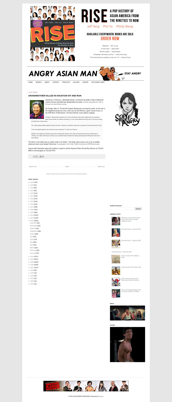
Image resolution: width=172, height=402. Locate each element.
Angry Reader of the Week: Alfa (131, 267)
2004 (32, 276)
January (32, 253)
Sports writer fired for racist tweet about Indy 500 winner (130, 279)
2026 (32, 182)
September (33, 231)
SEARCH (39, 82)
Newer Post (32, 166)
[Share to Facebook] (41, 156)
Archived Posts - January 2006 (131, 240)
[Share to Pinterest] (43, 156)
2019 (32, 201)
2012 (32, 220)
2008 (32, 265)
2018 (32, 204)
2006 (32, 270)
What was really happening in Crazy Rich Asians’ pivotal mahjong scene (130, 219)
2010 (32, 259)
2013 (32, 218)
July (31, 237)
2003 (32, 278)
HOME (30, 82)
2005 (32, 273)
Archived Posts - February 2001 (122, 252)
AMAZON (78, 174)
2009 (32, 262)
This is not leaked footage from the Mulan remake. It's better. (131, 290)
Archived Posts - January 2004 (131, 229)
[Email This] (34, 156)
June (31, 239)
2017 (32, 207)
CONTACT (56, 82)
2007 (32, 267)
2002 (32, 281)
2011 (32, 256)
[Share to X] (38, 156)
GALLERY (76, 82)
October (32, 228)
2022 (32, 193)
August (32, 234)
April (31, 245)
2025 (32, 185)
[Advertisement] (127, 166)
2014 (32, 215)
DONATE (85, 82)
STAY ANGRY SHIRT (98, 82)
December (33, 223)
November (33, 226)
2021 (32, 196)
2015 (32, 212)
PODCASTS (66, 82)
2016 (32, 209)
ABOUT (47, 82)
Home (67, 166)
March (32, 248)
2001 (32, 284)
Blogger (101, 396)
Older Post (101, 166)
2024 (32, 188)
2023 (32, 190)
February (33, 250)
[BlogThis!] (36, 156)
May (31, 242)
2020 (32, 199)
